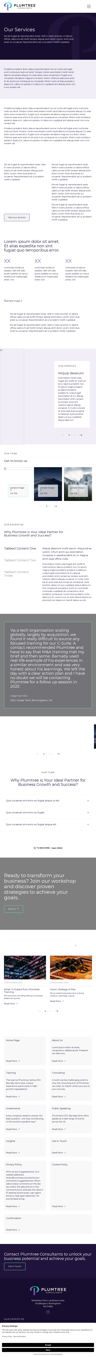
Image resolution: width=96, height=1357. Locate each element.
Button (12, 909)
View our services (16, 217)
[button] (63, 435)
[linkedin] (48, 1312)
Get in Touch (14, 1266)
